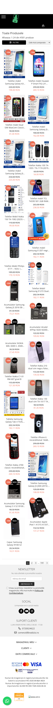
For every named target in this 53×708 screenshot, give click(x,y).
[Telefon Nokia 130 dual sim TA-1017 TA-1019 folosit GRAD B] (38, 388)
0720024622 (28, 628)
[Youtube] (26, 611)
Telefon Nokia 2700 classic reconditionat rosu (14, 466)
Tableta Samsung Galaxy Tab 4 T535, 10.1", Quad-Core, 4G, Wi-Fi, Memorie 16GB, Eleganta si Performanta (14, 420)
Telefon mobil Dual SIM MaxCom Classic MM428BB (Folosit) (14, 126)
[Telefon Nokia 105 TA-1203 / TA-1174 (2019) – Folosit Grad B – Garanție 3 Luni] (38, 152)
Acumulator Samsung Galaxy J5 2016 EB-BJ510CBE (14, 306)
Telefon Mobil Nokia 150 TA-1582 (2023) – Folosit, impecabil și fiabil (14, 218)
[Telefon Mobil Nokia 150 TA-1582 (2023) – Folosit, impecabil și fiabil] (14, 199)
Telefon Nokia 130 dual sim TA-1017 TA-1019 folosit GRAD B (39, 400)
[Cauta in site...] (50, 30)
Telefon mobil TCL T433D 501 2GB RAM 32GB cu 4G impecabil (38, 199)
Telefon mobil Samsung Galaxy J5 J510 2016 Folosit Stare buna (14, 172)
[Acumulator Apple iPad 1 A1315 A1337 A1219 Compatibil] (38, 508)
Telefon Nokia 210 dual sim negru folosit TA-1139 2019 (38, 367)
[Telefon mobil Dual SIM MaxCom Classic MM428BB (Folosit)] (14, 108)
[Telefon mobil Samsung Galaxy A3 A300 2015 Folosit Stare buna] (14, 63)
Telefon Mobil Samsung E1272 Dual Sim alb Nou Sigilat (39, 289)
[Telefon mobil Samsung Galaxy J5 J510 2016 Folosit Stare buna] (14, 153)
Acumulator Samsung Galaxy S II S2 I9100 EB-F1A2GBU (14, 505)
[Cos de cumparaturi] (37, 30)
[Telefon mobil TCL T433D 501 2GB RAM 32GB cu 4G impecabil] (38, 187)
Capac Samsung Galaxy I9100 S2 (14, 543)
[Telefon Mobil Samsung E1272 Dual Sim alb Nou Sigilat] (38, 274)
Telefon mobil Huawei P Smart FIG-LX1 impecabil (38, 82)
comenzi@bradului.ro (28, 632)
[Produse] (3, 18)
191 (42, 563)
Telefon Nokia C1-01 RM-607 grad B (14, 377)
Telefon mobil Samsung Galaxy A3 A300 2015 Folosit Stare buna (14, 82)
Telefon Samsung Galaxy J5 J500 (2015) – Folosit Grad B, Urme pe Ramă (38, 484)
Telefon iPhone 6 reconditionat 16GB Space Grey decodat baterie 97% (38, 438)
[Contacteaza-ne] (30, 30)
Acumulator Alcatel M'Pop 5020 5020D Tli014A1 (39, 328)
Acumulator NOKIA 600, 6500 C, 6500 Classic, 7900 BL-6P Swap (14, 344)
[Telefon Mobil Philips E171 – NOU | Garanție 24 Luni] (14, 247)
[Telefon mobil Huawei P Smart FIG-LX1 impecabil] (38, 63)
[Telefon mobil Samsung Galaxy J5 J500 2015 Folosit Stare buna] (38, 109)
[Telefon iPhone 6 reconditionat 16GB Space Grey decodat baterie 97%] (38, 423)
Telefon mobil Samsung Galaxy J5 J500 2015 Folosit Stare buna (38, 128)
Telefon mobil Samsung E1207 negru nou (38, 249)
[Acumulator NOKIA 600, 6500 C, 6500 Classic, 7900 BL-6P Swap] (14, 329)
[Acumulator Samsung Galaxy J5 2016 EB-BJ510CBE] (14, 291)
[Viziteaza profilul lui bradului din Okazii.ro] (19, 697)
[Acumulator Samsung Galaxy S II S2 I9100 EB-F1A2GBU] (14, 490)
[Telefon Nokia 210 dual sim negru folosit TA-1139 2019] (38, 352)
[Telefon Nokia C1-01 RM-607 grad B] (14, 365)
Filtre (15, 42)
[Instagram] (31, 611)
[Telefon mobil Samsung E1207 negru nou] (38, 228)
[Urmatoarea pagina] (47, 563)
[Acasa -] (26, 18)
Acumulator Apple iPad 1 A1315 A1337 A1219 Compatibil (38, 523)
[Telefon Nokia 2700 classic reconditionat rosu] (14, 447)
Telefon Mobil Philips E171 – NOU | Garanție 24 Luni (14, 267)
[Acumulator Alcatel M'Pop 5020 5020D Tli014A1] (38, 313)
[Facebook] (21, 611)
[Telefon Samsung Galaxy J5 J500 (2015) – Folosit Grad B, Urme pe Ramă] (38, 465)
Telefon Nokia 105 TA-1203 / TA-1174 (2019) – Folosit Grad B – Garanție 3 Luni (38, 166)
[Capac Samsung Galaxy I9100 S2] (14, 528)
